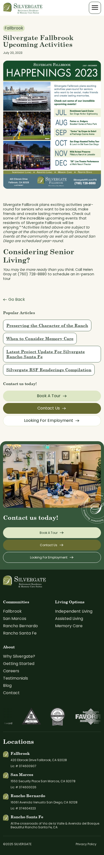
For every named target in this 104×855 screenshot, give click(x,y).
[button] (95, 8)
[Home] (23, 7)
